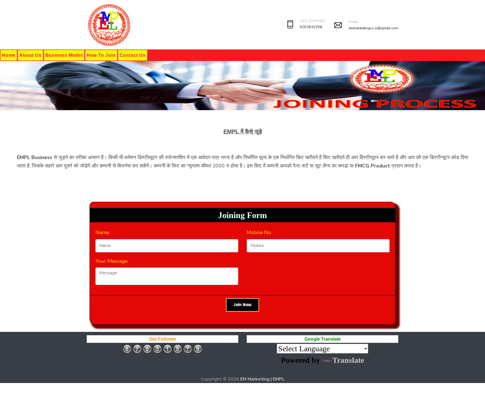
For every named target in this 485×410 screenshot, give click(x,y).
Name (103, 232)
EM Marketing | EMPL (262, 379)
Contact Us (133, 55)
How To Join (101, 55)
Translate (348, 360)
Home (8, 55)
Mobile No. (260, 232)
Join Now (242, 304)
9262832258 (311, 27)
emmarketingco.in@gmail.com (373, 28)
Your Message (111, 261)
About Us (30, 55)
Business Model (64, 55)
